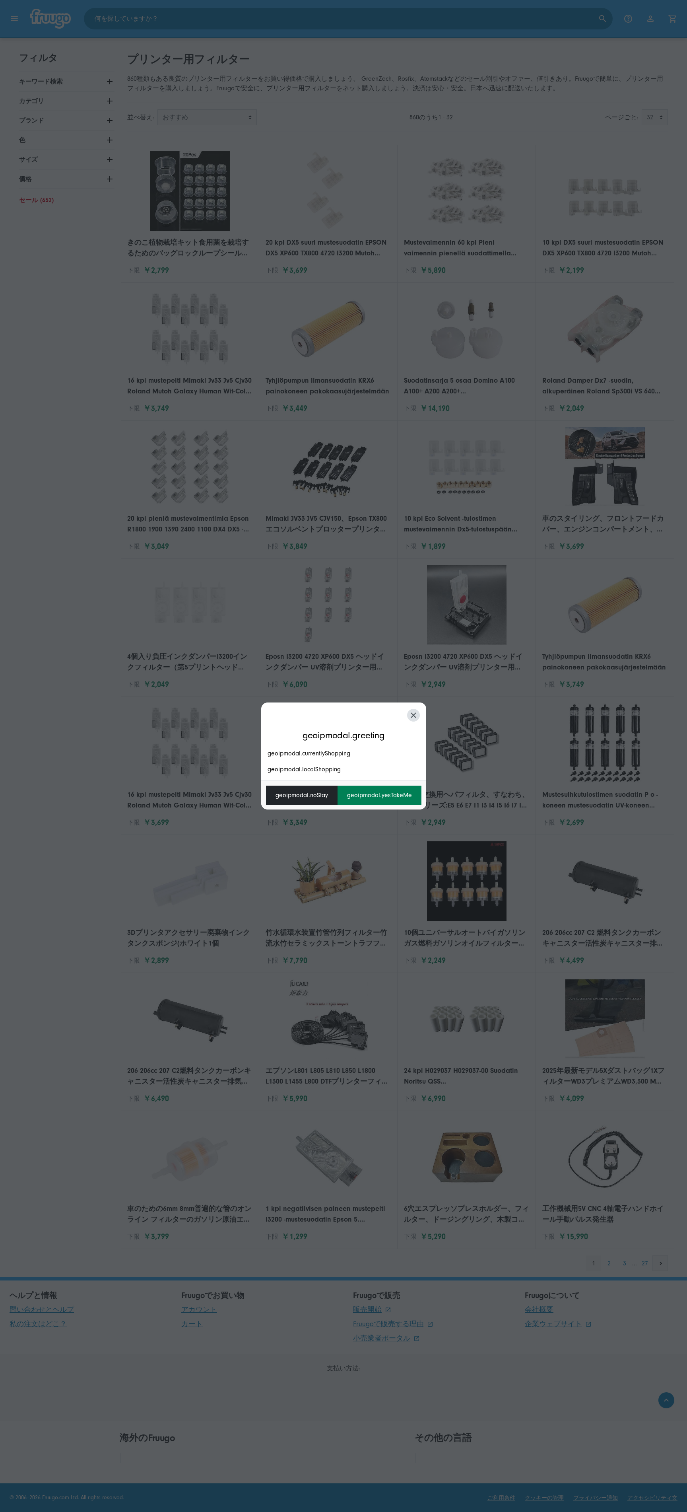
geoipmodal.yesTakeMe (379, 795)
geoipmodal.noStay (302, 795)
